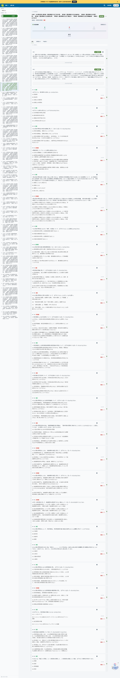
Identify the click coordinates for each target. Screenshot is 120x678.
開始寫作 (98, 69)
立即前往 (74, 1)
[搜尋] (104, 5)
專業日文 (33, 20)
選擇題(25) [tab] (38, 41)
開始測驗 (101, 16)
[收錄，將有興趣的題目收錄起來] (103, 52)
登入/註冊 (116, 5)
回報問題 (109, 5)
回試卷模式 (35, 11)
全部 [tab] (32, 41)
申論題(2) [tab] (45, 41)
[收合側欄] (17, 9)
